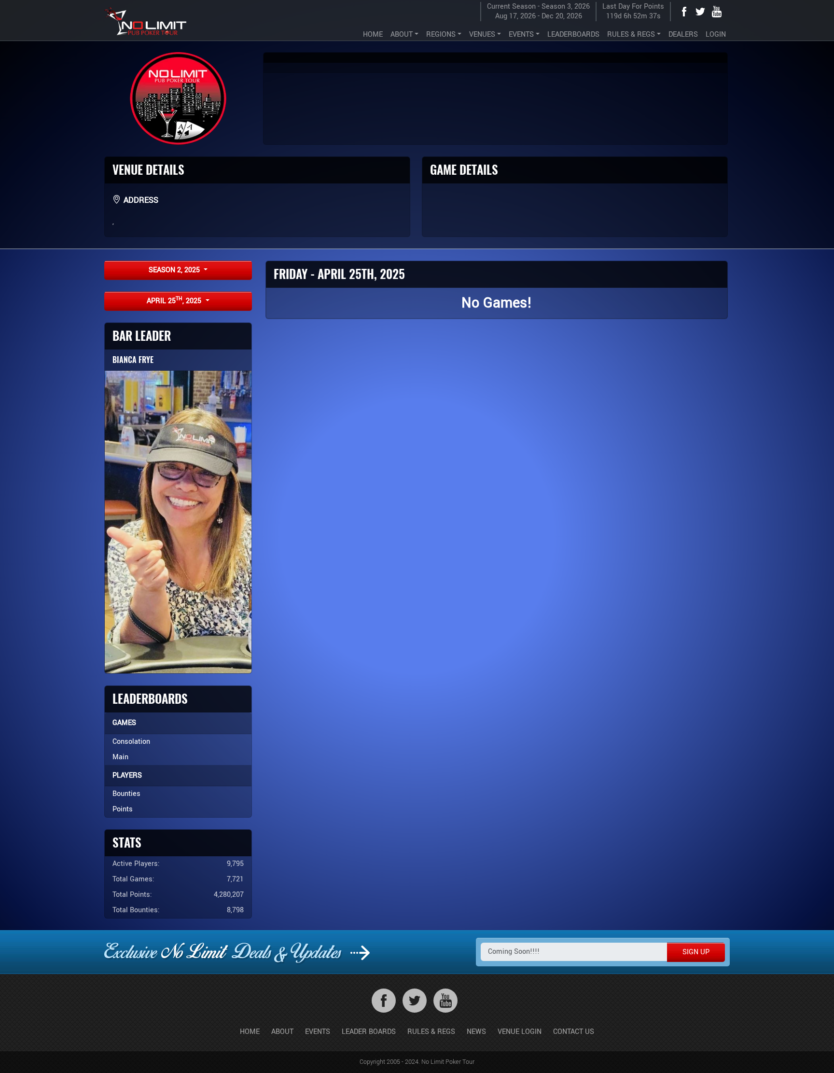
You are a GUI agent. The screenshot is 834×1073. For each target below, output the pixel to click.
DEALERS (683, 34)
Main (120, 757)
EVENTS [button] (521, 34)
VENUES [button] (482, 34)
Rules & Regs (431, 1032)
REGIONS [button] (441, 34)
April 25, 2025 (175, 300)
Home (250, 1032)
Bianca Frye (132, 360)
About (282, 1032)
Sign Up (695, 952)
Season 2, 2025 (175, 270)
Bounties (126, 794)
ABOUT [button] (401, 34)
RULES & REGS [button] (631, 34)
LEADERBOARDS (573, 34)
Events (317, 1032)
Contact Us (573, 1032)
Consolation (131, 742)
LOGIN (716, 34)
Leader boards (369, 1032)
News (476, 1032)
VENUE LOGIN (520, 1032)
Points (122, 809)
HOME (373, 34)
